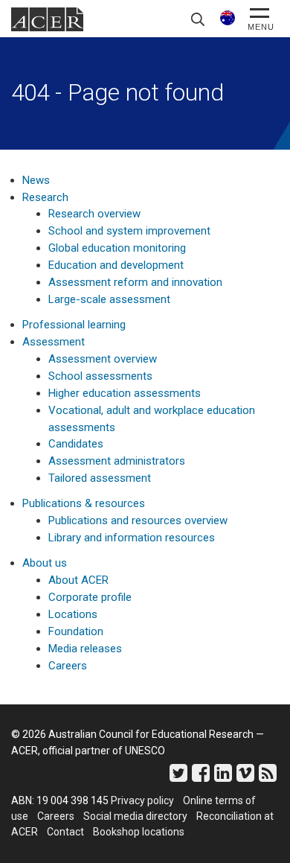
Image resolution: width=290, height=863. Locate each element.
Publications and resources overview (138, 520)
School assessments (100, 376)
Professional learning (74, 324)
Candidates (75, 443)
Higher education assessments (124, 393)
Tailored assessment (99, 478)
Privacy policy (142, 800)
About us (44, 563)
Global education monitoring (117, 248)
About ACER (78, 580)
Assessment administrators (116, 461)
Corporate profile (90, 597)
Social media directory (135, 816)
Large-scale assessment (109, 299)
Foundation (75, 631)
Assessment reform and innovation (135, 282)
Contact (65, 832)
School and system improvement (129, 231)
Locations (72, 614)
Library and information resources (131, 537)
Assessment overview (102, 359)
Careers (67, 665)
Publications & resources (83, 503)
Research (45, 197)
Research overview (94, 213)
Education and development (116, 265)
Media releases (85, 648)
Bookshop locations (138, 832)
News (36, 180)
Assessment (53, 341)
